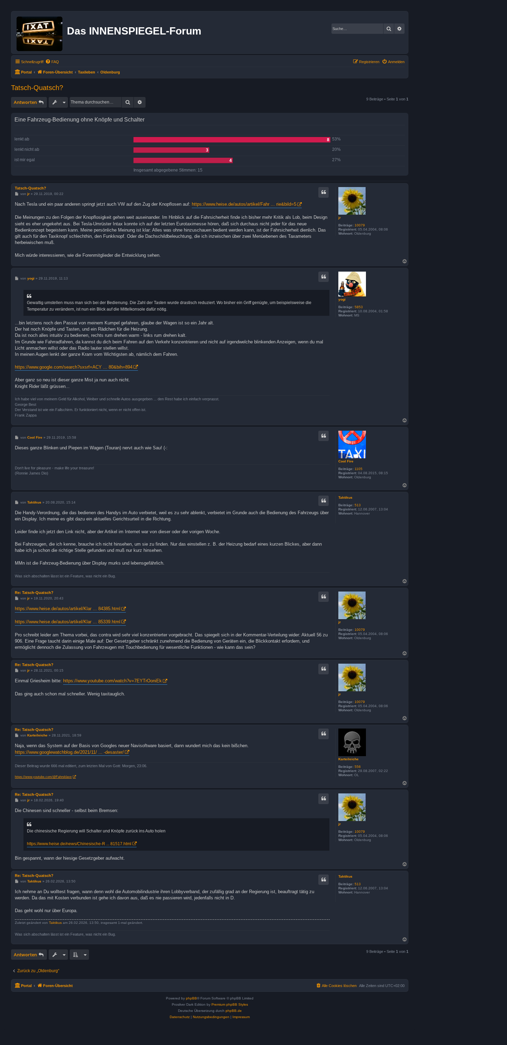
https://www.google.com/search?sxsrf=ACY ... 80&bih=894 (73, 367)
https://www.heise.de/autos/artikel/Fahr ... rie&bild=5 (244, 204)
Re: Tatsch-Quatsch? (34, 592)
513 (358, 505)
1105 (358, 469)
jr (339, 217)
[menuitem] (52, 62)
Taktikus (345, 497)
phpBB (191, 998)
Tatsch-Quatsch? (37, 87)
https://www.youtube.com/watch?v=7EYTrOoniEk (112, 680)
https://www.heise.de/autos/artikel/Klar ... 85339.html (67, 621)
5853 (359, 307)
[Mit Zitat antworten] (323, 192)
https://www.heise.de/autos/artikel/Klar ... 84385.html (67, 608)
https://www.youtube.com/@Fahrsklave (43, 777)
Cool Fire (346, 461)
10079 (360, 225)
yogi (342, 299)
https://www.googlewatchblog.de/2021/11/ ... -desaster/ (69, 752)
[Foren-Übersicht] (40, 32)
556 (358, 767)
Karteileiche (348, 759)
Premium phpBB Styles (229, 1004)
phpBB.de (234, 1011)
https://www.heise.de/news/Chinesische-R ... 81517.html (79, 843)
